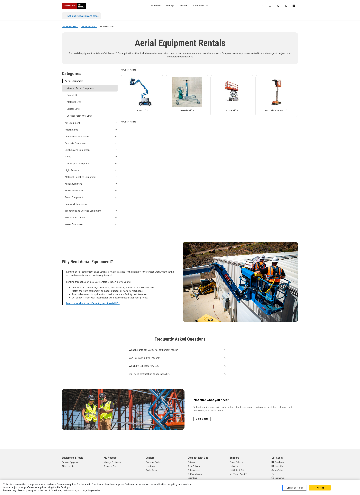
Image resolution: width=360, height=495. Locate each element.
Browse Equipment (70, 462)
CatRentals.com (195, 474)
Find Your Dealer (153, 462)
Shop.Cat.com (194, 466)
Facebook (279, 462)
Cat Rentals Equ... (70, 26)
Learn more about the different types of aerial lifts (93, 303)
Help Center (235, 466)
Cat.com (191, 462)
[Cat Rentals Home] (74, 5)
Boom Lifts (72, 95)
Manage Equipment (113, 462)
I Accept (320, 487)
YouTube (279, 470)
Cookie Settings (295, 487)
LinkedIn (279, 466)
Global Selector (237, 462)
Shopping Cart (110, 466)
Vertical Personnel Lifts (79, 115)
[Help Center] (270, 5)
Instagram (279, 478)
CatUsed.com (194, 470)
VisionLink (192, 478)
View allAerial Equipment (80, 88)
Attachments (68, 466)
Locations (150, 466)
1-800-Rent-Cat (237, 470)
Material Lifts (74, 101)
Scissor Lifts (73, 108)
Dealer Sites (151, 470)
